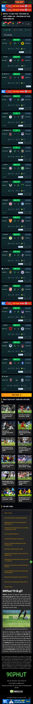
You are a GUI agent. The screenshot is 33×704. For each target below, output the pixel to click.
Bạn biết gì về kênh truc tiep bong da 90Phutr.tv (15, 518)
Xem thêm (15, 395)
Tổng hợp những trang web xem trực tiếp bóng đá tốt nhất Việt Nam (16, 571)
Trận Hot (19, 30)
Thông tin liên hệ (8, 587)
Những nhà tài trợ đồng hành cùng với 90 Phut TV (16, 577)
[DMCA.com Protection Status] (16, 691)
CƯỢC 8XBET (19, 2)
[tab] (4, 24)
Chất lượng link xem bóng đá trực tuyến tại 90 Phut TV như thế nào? (16, 560)
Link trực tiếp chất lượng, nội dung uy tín (14, 539)
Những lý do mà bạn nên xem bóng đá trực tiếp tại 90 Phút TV (16, 565)
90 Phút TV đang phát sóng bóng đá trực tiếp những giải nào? (15, 544)
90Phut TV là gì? (8, 513)
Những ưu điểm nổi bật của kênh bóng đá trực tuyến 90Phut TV (15, 523)
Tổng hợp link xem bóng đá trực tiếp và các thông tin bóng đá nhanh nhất (16, 528)
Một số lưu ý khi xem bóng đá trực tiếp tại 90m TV (16, 582)
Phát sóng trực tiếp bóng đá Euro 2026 (13, 549)
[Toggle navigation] (30, 2)
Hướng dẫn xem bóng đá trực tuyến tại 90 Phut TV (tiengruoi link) (16, 554)
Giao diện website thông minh (11, 534)
